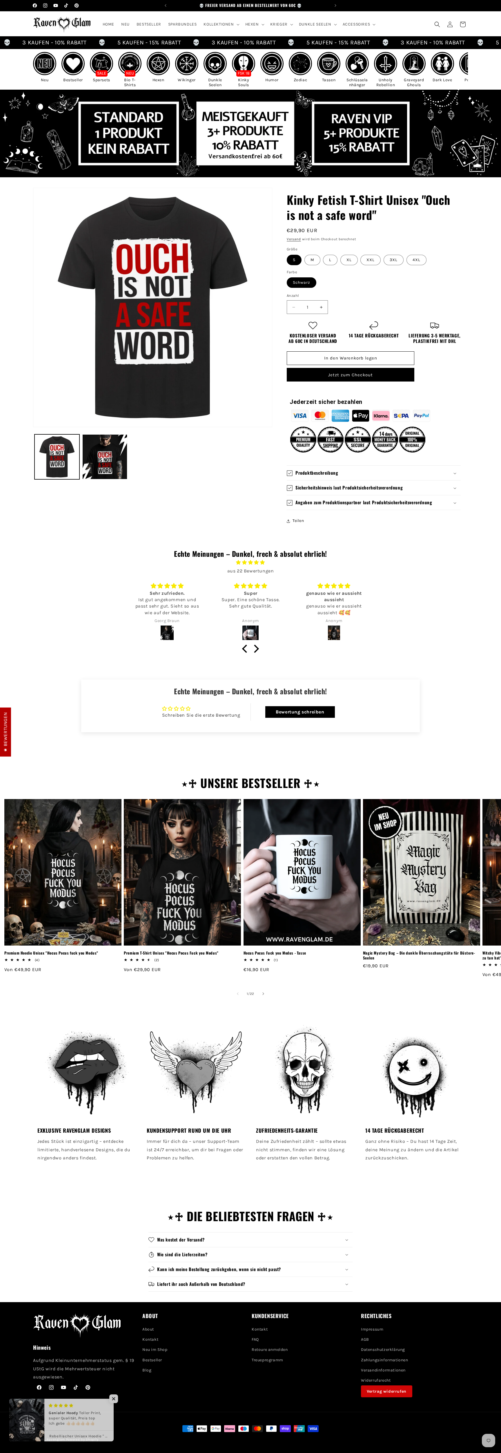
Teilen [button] (298, 520)
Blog (146, 1370)
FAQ (255, 1339)
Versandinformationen (383, 1370)
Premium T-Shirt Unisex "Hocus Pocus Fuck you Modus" (171, 952)
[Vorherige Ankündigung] (165, 5)
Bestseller (152, 1360)
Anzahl (293, 296)
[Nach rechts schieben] (263, 993)
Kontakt (150, 1339)
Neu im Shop (155, 1349)
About (148, 1329)
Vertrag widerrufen (386, 1391)
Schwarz (301, 282)
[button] (221, 24)
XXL (370, 259)
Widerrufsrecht (376, 1380)
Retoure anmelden (270, 1349)
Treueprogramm (267, 1360)
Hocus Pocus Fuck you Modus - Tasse (275, 952)
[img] (250, 562)
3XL (393, 259)
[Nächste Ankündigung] (335, 5)
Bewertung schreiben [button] (300, 712)
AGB (365, 1339)
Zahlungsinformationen (384, 1360)
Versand (294, 239)
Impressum (372, 1329)
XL (349, 259)
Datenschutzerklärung (383, 1349)
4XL (416, 259)
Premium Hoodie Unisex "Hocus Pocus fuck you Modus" (51, 952)
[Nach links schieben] (237, 993)
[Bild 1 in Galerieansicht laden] (57, 456)
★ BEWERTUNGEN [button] (5, 732)
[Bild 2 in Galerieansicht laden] (104, 456)
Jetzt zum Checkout (350, 374)
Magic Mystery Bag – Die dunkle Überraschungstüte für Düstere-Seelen (419, 955)
